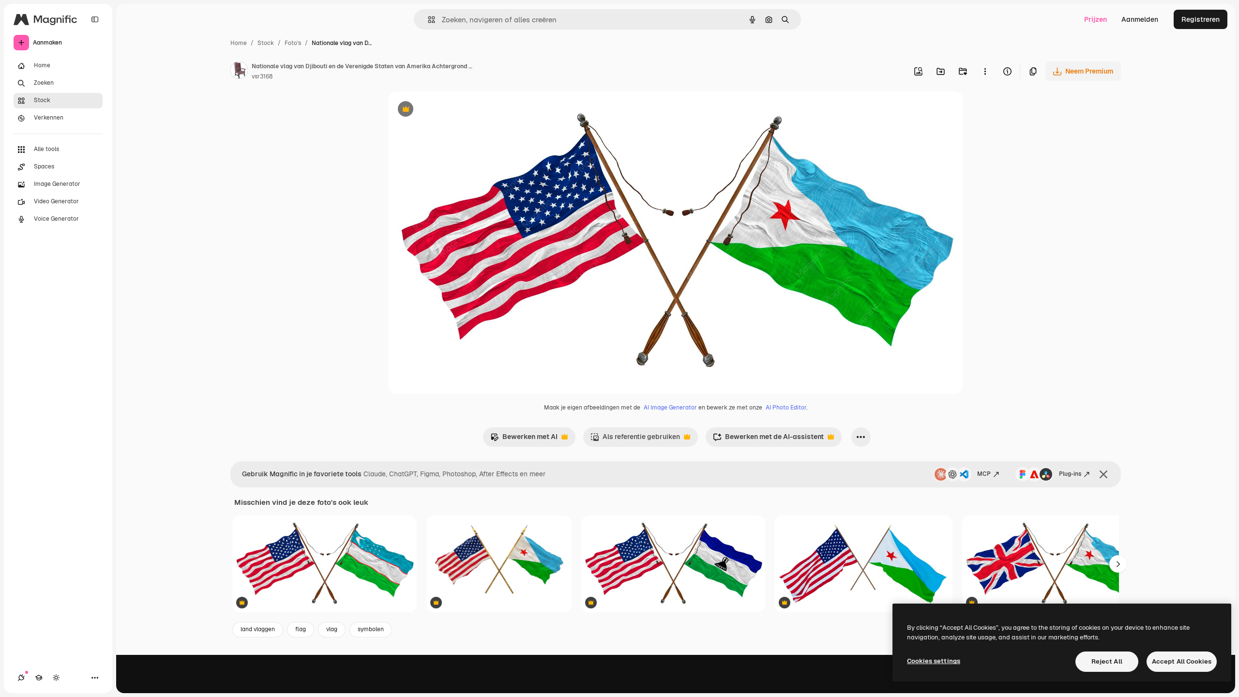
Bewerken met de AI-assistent (768, 439)
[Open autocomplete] (427, 19)
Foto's (293, 43)
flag (300, 629)
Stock (265, 43)
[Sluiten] (1103, 474)
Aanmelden (1139, 19)
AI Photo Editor (786, 407)
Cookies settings (933, 661)
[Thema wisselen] (56, 677)
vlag (331, 629)
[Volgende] (1118, 563)
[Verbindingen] (21, 677)
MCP (984, 474)
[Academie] (38, 677)
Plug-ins (1070, 474)
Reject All (1106, 661)
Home (238, 43)
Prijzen (1095, 19)
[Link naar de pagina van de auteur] (239, 71)
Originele (452, 110)
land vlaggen (258, 629)
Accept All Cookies (1181, 661)
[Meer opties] (985, 71)
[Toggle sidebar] (95, 19)
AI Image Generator (670, 407)
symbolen (371, 629)
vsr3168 (262, 76)
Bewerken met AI (524, 439)
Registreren (1200, 19)
